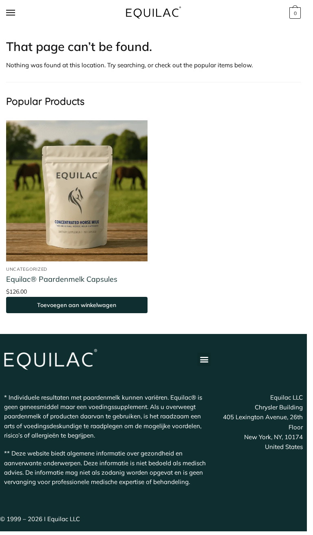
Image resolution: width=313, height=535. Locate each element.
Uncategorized (26, 269)
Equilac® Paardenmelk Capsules (61, 279)
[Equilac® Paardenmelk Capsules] (77, 191)
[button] (204, 359)
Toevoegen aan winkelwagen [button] (76, 305)
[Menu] (18, 13)
